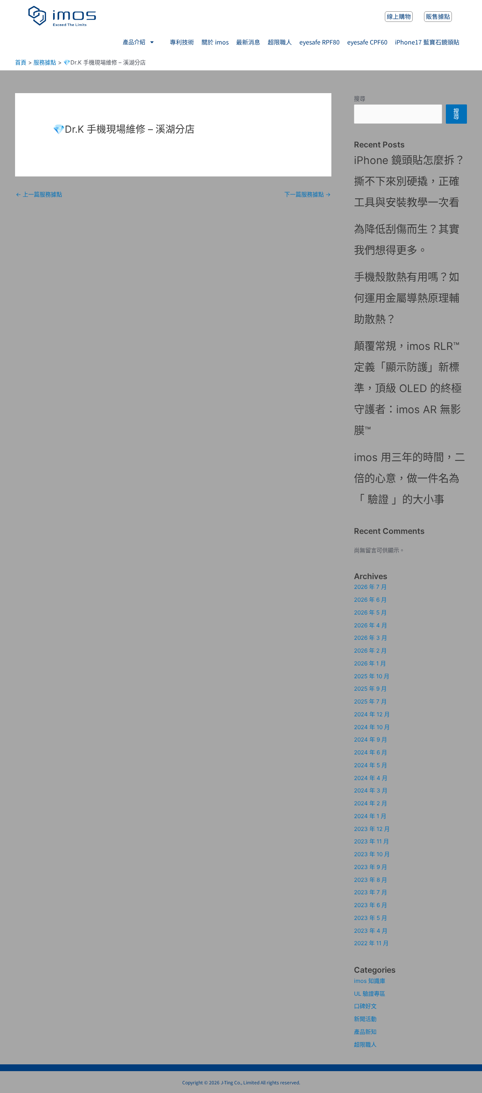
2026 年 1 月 (370, 663)
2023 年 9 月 (370, 867)
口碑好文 (365, 1006)
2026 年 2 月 (370, 650)
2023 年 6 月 (370, 905)
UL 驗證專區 (369, 993)
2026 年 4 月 (370, 625)
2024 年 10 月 (372, 727)
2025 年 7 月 (370, 701)
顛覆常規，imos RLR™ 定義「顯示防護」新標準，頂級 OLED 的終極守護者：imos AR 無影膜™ (408, 388)
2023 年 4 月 (370, 930)
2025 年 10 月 (371, 676)
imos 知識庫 (369, 980)
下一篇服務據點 (307, 194)
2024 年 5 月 (370, 765)
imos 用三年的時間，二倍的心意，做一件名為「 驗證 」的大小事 (409, 478)
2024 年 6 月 (370, 752)
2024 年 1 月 (370, 816)
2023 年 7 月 (370, 892)
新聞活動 (365, 1018)
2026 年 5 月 (370, 612)
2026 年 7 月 (370, 586)
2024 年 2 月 (370, 803)
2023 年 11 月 (371, 841)
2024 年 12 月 (372, 714)
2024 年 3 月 (370, 790)
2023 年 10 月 (372, 854)
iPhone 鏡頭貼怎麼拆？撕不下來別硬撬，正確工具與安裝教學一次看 (409, 181)
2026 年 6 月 (370, 599)
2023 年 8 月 (370, 879)
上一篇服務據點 (39, 194)
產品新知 (365, 1031)
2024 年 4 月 (370, 778)
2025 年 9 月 (370, 688)
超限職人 (365, 1044)
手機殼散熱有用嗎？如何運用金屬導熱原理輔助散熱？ (406, 298)
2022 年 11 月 (371, 943)
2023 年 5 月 (370, 917)
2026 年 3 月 (370, 637)
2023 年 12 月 (372, 828)
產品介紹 (134, 42)
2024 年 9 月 (370, 739)
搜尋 (359, 98)
